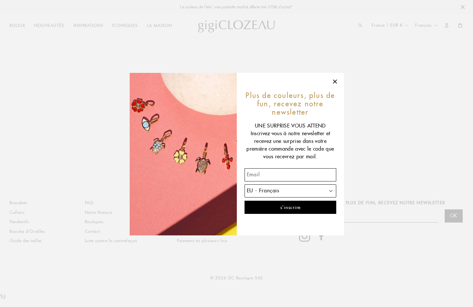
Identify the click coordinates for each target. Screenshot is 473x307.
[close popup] (335, 81)
